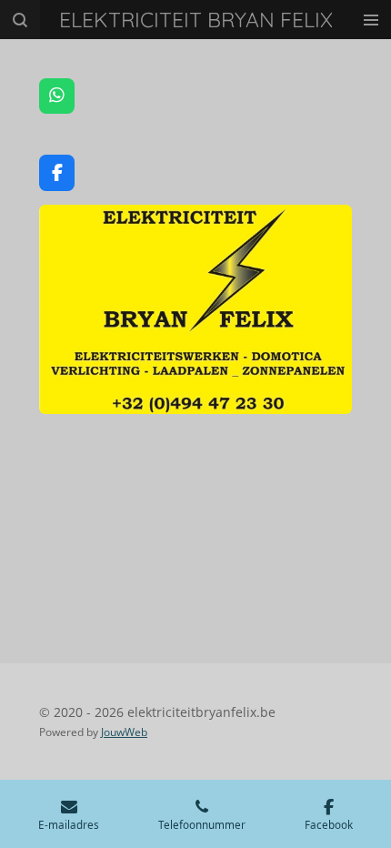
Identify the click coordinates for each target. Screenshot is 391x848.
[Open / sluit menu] (371, 19)
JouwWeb (124, 732)
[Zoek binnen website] (20, 19)
